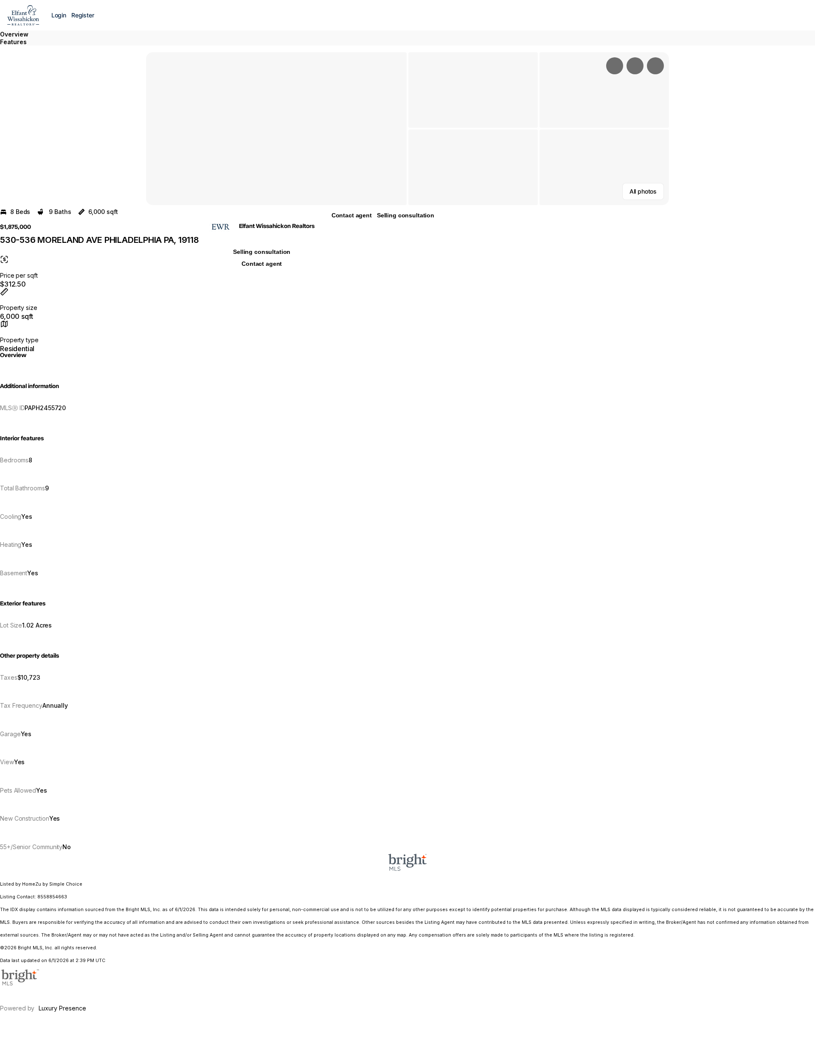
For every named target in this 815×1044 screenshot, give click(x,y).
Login (58, 15)
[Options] (614, 65)
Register (82, 15)
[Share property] (655, 65)
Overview (14, 34)
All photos (643, 191)
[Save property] (635, 65)
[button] (276, 128)
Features (13, 41)
